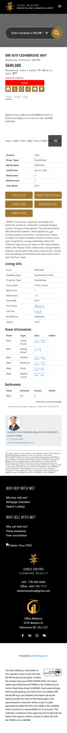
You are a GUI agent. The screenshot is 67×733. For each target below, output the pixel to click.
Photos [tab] (17, 97)
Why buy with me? (17, 497)
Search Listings (15, 506)
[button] (22, 635)
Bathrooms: (13, 384)
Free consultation (16, 535)
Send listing (19, 204)
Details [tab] (8, 97)
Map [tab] (25, 97)
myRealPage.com (39, 656)
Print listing (19, 213)
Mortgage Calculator (18, 502)
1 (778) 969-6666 (15, 439)
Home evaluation (16, 531)
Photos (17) (19, 195)
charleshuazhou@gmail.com (21, 442)
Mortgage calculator (48, 204)
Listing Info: (13, 263)
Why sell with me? (17, 526)
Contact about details (48, 195)
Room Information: (18, 329)
